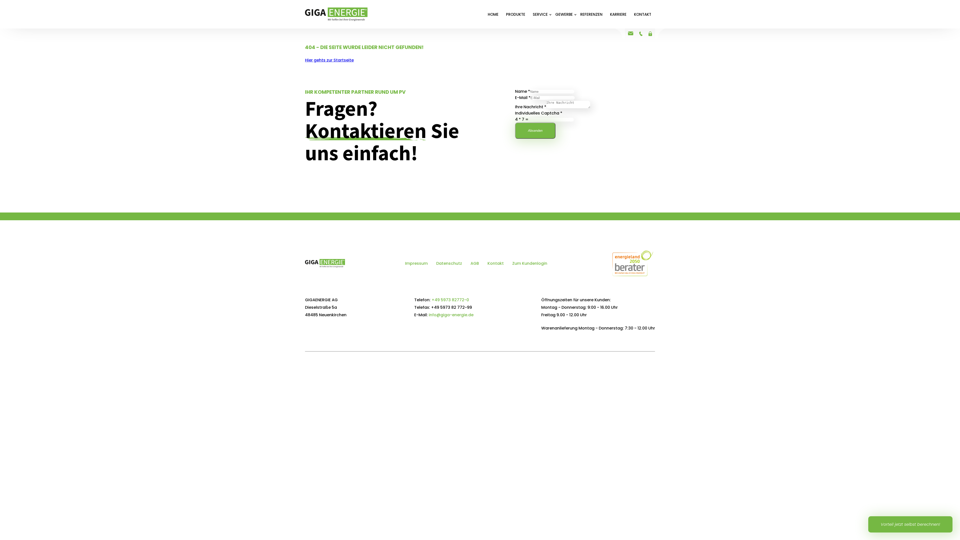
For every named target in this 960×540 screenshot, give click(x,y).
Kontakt (642, 14)
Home (493, 14)
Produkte (515, 14)
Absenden (535, 130)
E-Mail (522, 97)
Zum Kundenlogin (529, 263)
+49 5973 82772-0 (450, 300)
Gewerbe (564, 14)
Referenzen (591, 14)
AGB (474, 263)
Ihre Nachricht (530, 107)
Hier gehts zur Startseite (329, 60)
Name (522, 91)
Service (540, 14)
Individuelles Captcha (538, 113)
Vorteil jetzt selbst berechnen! (910, 524)
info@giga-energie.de (451, 315)
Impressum (416, 263)
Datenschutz (449, 263)
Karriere (618, 14)
